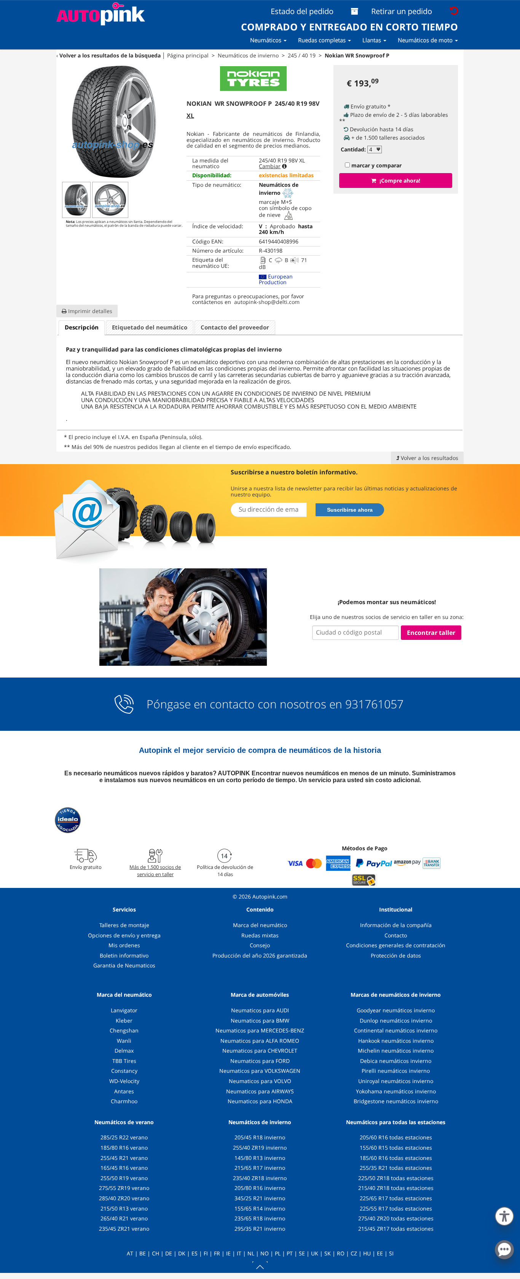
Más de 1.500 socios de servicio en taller (155, 870)
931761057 (374, 704)
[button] (504, 1215)
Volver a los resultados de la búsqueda (110, 55)
